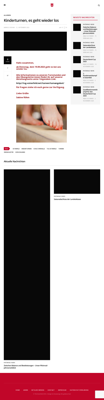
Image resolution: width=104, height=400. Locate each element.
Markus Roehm (9, 27)
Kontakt (51, 390)
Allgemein (7, 15)
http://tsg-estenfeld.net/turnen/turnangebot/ (40, 83)
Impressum (62, 390)
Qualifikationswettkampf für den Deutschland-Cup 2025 (90, 92)
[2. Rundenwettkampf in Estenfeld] (77, 73)
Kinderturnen (27, 149)
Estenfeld (16, 149)
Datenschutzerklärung (79, 390)
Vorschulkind (20, 152)
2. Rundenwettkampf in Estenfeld (90, 75)
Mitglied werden (37, 390)
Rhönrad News (88, 24)
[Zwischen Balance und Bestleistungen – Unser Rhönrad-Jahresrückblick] (77, 27)
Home (18, 390)
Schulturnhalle (39, 149)
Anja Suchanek (88, 36)
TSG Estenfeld (52, 149)
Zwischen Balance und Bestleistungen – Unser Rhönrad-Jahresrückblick (90, 30)
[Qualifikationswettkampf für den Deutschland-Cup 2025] (77, 89)
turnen (61, 149)
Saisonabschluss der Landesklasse (89, 46)
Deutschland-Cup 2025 (89, 60)
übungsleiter (8, 152)
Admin (25, 390)
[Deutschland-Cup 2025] (77, 59)
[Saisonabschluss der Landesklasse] (77, 45)
